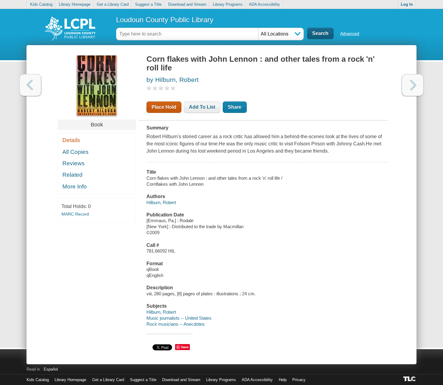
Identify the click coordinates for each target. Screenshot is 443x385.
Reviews (73, 163)
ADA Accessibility (264, 4)
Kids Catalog (41, 4)
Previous (30, 85)
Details (71, 140)
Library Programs (228, 4)
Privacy (299, 379)
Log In (407, 4)
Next (413, 85)
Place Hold (164, 107)
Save (185, 347)
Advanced (349, 33)
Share (234, 107)
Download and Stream (187, 4)
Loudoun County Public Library (164, 20)
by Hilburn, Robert (172, 79)
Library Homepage (74, 4)
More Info (74, 186)
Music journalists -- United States (179, 318)
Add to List (202, 107)
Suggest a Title (148, 4)
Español (51, 369)
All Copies (75, 152)
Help (283, 379)
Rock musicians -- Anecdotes (175, 324)
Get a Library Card (113, 4)
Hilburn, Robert (161, 202)
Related (72, 175)
